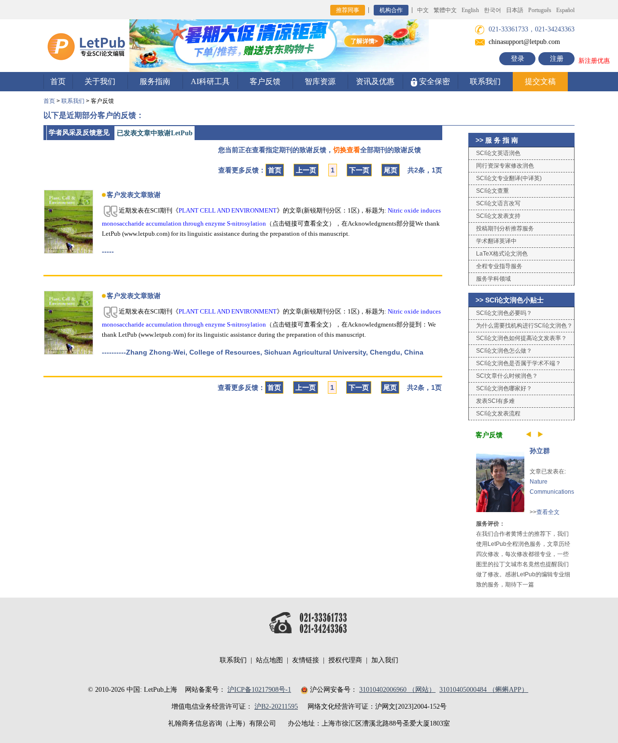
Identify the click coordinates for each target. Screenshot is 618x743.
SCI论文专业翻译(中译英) (509, 178)
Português (539, 10)
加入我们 (384, 660)
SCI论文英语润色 (498, 153)
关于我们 (99, 81)
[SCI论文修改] (86, 45)
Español (565, 10)
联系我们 (485, 81)
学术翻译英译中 (496, 241)
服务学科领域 (493, 278)
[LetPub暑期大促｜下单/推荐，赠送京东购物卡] (279, 45)
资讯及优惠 (375, 81)
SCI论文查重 (492, 190)
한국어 (492, 10)
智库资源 (320, 81)
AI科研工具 (210, 81)
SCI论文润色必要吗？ (504, 313)
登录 (517, 58)
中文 (423, 10)
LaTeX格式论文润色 (502, 253)
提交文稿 (540, 81)
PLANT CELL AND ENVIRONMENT (228, 210)
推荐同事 (347, 10)
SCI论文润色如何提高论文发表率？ (521, 338)
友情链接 (305, 660)
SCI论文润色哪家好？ (504, 388)
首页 (58, 81)
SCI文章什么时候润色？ (507, 375)
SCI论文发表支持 (498, 216)
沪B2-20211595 (276, 706)
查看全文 (548, 512)
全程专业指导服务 (499, 266)
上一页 (306, 170)
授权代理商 (345, 660)
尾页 (390, 170)
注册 (556, 58)
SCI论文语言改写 (498, 203)
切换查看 (346, 150)
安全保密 (433, 81)
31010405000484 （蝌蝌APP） (483, 689)
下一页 (359, 170)
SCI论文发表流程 (498, 413)
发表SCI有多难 (495, 401)
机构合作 (391, 10)
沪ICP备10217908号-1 (259, 689)
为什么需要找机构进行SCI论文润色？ (524, 325)
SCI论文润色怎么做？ (504, 350)
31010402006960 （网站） (397, 689)
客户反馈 (265, 81)
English (470, 10)
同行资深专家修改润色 (505, 165)
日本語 (514, 10)
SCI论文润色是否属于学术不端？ (518, 363)
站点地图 (269, 660)
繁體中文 (445, 10)
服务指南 (155, 81)
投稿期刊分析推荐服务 (505, 228)
